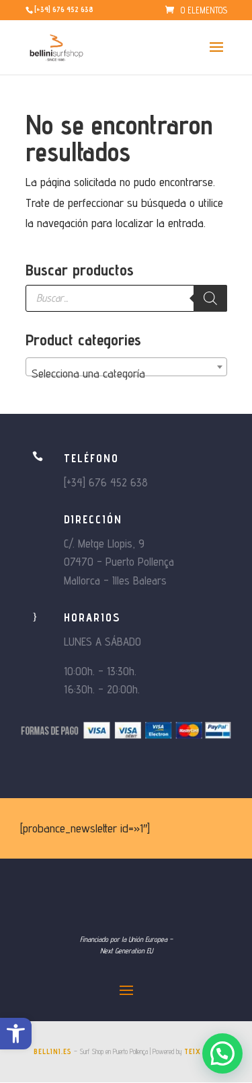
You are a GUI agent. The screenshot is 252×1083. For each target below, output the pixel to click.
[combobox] (126, 366)
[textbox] (126, 373)
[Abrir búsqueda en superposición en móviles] (126, 298)
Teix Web (201, 1051)
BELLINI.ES (53, 1051)
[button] (16, 1033)
